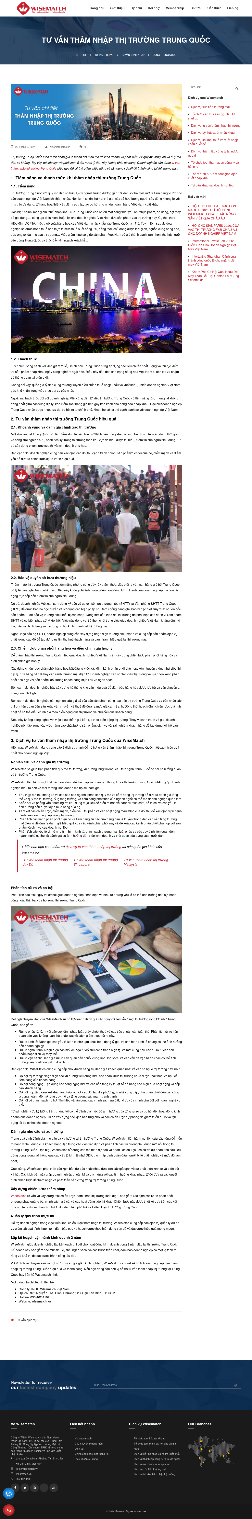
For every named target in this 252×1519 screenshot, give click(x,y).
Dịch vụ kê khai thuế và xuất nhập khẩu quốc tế (213, 142)
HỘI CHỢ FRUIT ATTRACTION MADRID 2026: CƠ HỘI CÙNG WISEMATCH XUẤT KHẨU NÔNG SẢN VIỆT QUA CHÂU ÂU (212, 212)
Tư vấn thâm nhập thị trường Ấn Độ (45, 862)
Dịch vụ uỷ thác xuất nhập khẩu (213, 132)
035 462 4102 (23, 1479)
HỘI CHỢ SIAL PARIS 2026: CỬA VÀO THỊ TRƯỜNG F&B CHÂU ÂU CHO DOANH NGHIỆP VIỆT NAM (213, 229)
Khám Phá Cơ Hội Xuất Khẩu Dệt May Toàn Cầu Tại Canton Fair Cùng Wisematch (213, 275)
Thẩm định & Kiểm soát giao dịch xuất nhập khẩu (212, 176)
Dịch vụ (136, 8)
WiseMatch (18, 1195)
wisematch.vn (24, 1474)
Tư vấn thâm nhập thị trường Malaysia (146, 862)
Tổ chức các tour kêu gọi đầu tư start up (211, 116)
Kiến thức (214, 8)
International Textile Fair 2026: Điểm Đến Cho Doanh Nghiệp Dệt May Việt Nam (212, 245)
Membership (175, 8)
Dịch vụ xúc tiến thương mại (210, 107)
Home (83, 54)
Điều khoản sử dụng (86, 1459)
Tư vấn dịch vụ (26, 1320)
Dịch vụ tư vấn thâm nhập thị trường (216, 125)
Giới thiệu (117, 8)
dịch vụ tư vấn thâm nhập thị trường (93, 846)
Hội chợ (154, 8)
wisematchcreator (60, 147)
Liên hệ (232, 8)
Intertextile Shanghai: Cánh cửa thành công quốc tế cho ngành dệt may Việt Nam (212, 260)
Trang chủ (96, 8)
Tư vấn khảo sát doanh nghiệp (212, 185)
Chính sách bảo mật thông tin (91, 1454)
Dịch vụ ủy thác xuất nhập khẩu (152, 1464)
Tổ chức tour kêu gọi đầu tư (150, 1438)
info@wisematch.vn (27, 1468)
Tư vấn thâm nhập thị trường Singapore (95, 862)
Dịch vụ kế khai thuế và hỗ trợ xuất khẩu (157, 1454)
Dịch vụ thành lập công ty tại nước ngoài (213, 153)
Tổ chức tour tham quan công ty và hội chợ (213, 164)
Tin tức (195, 8)
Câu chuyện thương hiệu (89, 1443)
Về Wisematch (83, 1438)
